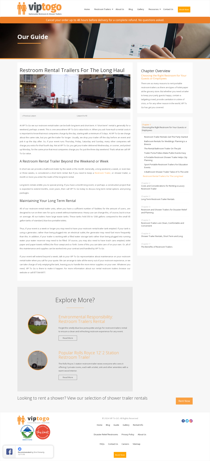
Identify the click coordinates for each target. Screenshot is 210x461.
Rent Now (184, 401)
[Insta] (191, 421)
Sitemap (136, 444)
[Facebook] (183, 421)
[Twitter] (187, 421)
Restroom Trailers (102, 9)
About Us (120, 9)
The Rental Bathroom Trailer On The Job (162, 148)
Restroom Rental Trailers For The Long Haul (163, 176)
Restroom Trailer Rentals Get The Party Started (166, 136)
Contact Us (168, 9)
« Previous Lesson (29, 116)
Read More (68, 338)
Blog (131, 9)
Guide (116, 425)
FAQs (102, 444)
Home (87, 9)
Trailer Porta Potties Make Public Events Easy (165, 153)
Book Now (184, 9)
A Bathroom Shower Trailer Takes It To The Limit (166, 171)
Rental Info (138, 425)
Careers (125, 444)
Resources (154, 9)
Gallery (140, 9)
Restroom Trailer (103, 173)
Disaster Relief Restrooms (106, 434)
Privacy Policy (128, 434)
